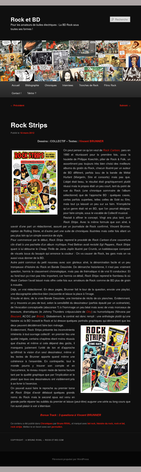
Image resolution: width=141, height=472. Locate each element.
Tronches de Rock (88, 85)
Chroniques (51, 85)
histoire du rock (105, 423)
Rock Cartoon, (112, 150)
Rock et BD (25, 19)
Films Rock (110, 85)
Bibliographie (32, 85)
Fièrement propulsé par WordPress (70, 459)
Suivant (125, 105)
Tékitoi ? (31, 93)
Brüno (40, 316)
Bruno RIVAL (63, 423)
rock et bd (119, 423)
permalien (57, 426)
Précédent (17, 105)
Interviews (67, 85)
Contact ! (16, 93)
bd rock (91, 423)
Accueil (16, 85)
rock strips (16, 426)
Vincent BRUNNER (91, 141)
